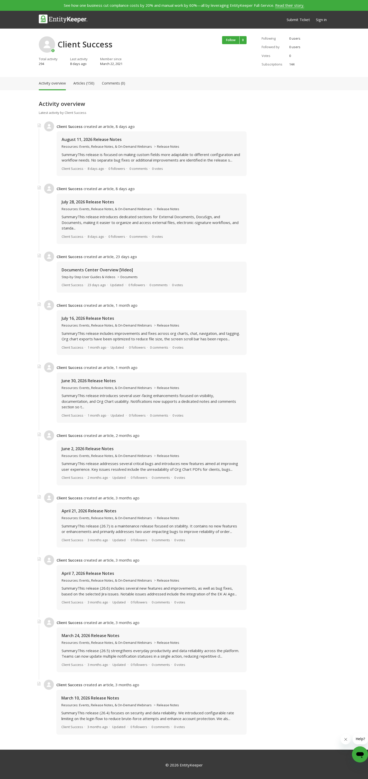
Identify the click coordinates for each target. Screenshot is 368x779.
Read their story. (289, 5)
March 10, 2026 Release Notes (90, 698)
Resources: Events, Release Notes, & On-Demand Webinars (107, 146)
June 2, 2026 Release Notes (88, 448)
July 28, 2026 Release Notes (88, 202)
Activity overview (52, 83)
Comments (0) (113, 83)
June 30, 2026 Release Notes (89, 380)
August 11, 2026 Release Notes (92, 139)
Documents (129, 277)
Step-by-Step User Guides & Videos (88, 277)
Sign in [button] (321, 19)
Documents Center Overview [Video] (97, 270)
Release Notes (168, 146)
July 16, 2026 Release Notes (88, 318)
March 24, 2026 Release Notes (90, 635)
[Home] (63, 20)
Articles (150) (83, 83)
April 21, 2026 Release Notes (89, 511)
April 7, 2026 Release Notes (88, 573)
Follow (231, 40)
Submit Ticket (298, 19)
